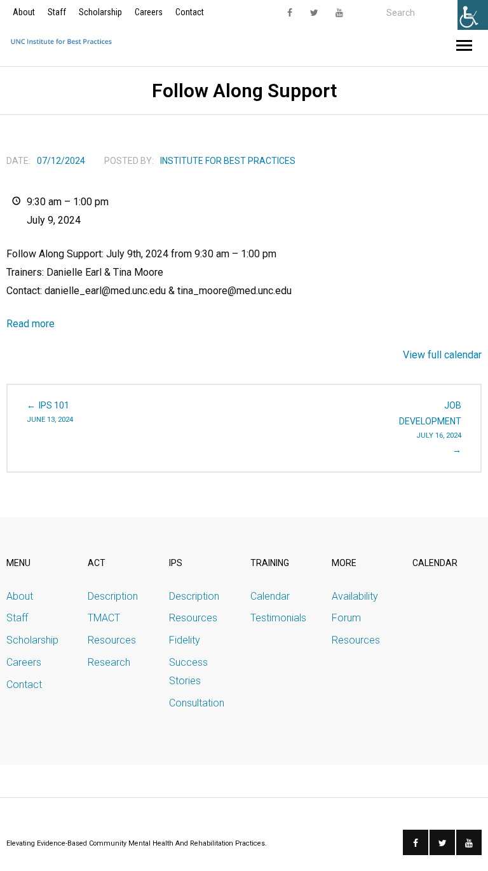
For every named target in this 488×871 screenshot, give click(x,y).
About (24, 12)
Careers (149, 12)
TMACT (104, 618)
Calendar (270, 596)
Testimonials (278, 618)
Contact (189, 12)
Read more (30, 324)
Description (113, 596)
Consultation (196, 703)
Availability (355, 596)
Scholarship (100, 12)
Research (109, 662)
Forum (346, 618)
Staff (57, 12)
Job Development (430, 420)
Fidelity (184, 640)
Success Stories (188, 671)
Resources (112, 640)
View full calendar (442, 355)
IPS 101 (50, 412)
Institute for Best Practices (227, 161)
